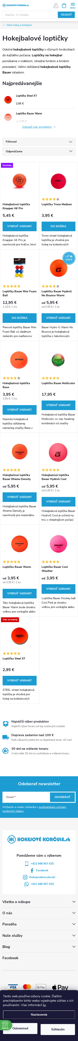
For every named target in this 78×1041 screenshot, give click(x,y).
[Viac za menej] (20, 635)
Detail (20, 226)
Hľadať (66, 15)
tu (44, 1005)
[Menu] (72, 5)
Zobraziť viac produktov (37, 127)
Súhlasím (58, 1029)
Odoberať (62, 797)
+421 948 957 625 (42, 864)
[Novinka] (20, 181)
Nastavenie (39, 1014)
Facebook (42, 870)
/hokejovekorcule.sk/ (42, 877)
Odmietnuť (20, 1028)
